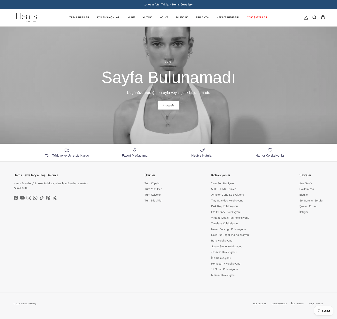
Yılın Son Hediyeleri (223, 183)
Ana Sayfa (305, 183)
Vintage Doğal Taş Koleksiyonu (230, 217)
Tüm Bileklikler (153, 200)
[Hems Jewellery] (26, 17)
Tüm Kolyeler (153, 194)
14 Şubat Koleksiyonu (224, 269)
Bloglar (303, 194)
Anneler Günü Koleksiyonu (227, 194)
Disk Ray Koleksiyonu (224, 206)
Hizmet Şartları (260, 303)
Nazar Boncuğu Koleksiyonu (228, 229)
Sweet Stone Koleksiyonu (226, 246)
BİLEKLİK (182, 17)
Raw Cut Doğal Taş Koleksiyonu (230, 234)
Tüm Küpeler (153, 183)
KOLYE (164, 17)
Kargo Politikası (316, 303)
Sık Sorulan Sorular (311, 200)
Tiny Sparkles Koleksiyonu (227, 200)
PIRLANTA (202, 17)
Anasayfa (168, 105)
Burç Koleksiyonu (221, 240)
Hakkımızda (306, 189)
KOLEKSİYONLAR (108, 17)
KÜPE (131, 17)
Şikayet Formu (308, 206)
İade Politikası (297, 303)
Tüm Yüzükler (153, 189)
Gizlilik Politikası (279, 303)
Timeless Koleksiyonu (224, 223)
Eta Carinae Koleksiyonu (226, 212)
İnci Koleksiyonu (221, 257)
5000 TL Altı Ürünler (223, 189)
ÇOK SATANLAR (257, 17)
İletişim (303, 212)
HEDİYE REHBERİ (227, 17)
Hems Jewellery (28, 303)
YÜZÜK (147, 17)
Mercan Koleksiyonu (223, 275)
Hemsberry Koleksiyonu (225, 263)
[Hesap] (305, 17)
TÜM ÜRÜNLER (79, 17)
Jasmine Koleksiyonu (224, 252)
